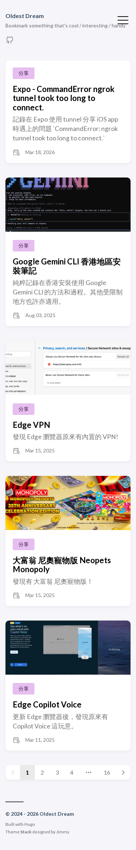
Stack (26, 831)
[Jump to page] (88, 772)
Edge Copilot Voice (47, 704)
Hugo (29, 824)
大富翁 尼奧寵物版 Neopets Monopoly (62, 564)
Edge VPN (31, 425)
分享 (23, 73)
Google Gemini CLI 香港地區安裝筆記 (67, 266)
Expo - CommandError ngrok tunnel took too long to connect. (64, 98)
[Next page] (123, 772)
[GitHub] (9, 42)
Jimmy (62, 831)
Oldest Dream (24, 15)
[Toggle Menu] (123, 19)
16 (107, 772)
